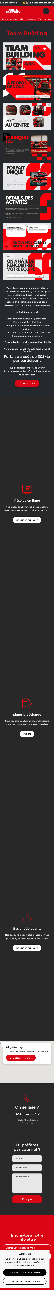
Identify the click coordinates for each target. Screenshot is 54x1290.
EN (49, 19)
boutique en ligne (27, 948)
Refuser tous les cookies (25, 1281)
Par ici (27, 734)
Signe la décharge (28, 19)
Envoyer (27, 1199)
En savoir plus (27, 383)
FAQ (40, 19)
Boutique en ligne (27, 520)
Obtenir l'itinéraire (23, 1058)
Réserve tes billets (10, 19)
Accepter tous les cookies (24, 1272)
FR (45, 19)
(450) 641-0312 (27, 1114)
